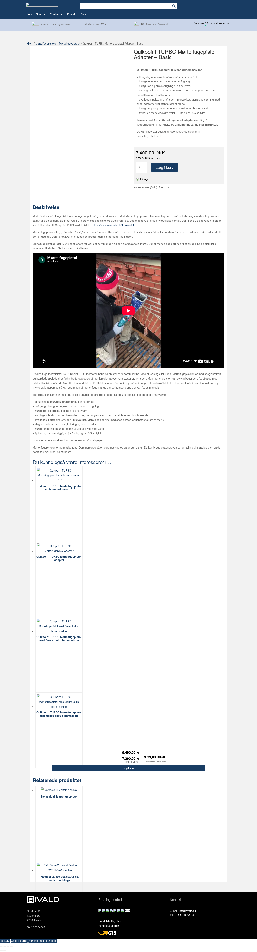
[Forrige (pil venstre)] (1, 950)
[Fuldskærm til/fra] (4, 946)
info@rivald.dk (187, 911)
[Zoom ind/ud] (1, 946)
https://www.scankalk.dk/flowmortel (113, 225)
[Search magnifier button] (174, 6)
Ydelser (54, 14)
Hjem (29, 14)
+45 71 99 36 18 (184, 915)
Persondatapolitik (108, 925)
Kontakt (71, 14)
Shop (39, 14)
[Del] (8, 946)
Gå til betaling (19, 941)
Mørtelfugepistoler (46, 43)
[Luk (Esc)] (11, 946)
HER (161, 136)
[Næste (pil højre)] (4, 950)
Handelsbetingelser (109, 921)
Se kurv (4, 941)
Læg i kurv (164, 167)
